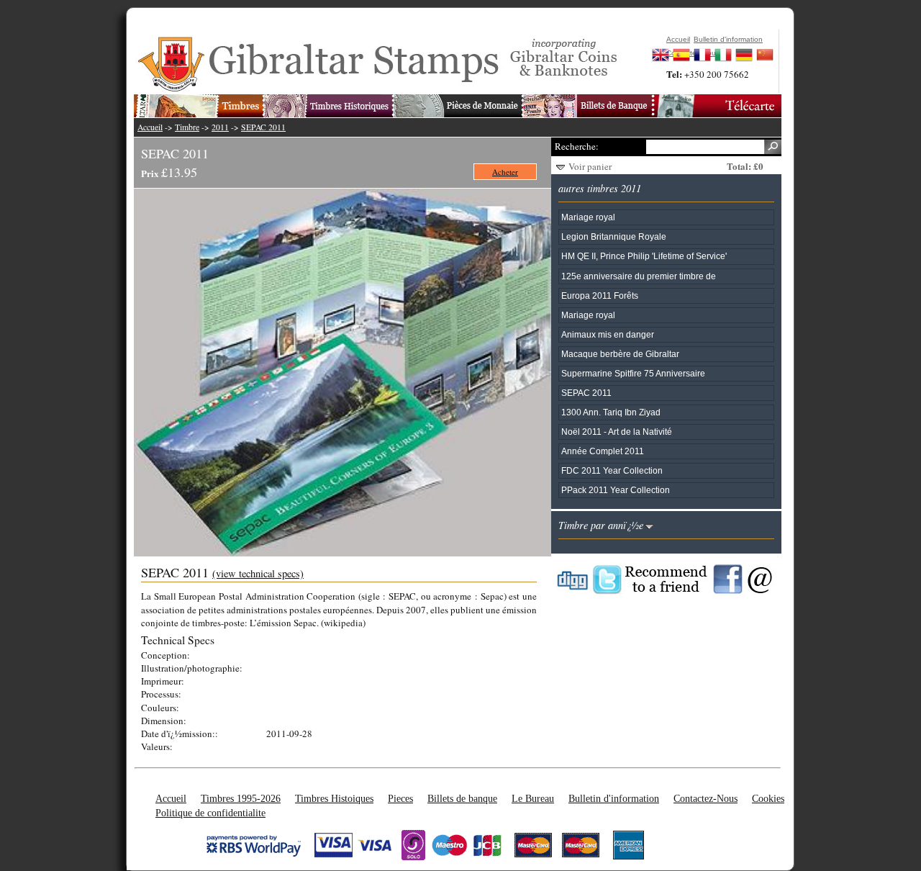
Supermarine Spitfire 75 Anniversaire (633, 373)
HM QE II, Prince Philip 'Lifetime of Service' (644, 256)
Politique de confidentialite (210, 812)
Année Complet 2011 (602, 451)
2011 (220, 127)
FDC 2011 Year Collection (612, 470)
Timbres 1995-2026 (241, 798)
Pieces (400, 798)
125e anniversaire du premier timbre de (638, 276)
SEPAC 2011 (263, 127)
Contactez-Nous (705, 798)
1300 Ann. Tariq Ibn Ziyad (611, 412)
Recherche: (576, 146)
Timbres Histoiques (334, 798)
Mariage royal (588, 217)
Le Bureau (533, 798)
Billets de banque (462, 798)
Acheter (505, 171)
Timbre (187, 127)
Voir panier (590, 166)
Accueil (150, 127)
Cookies (768, 798)
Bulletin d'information (613, 798)
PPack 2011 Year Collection (615, 490)
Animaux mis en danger (607, 334)
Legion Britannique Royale (613, 236)
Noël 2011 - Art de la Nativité (616, 431)
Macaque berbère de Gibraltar (620, 353)
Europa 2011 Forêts (599, 295)
